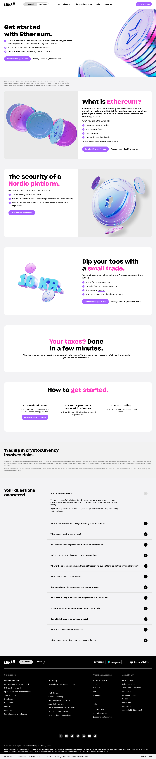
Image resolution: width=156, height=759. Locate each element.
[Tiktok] (95, 737)
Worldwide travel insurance (59, 712)
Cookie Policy (32, 746)
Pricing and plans (100, 680)
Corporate (126, 706)
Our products (63, 4)
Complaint (126, 692)
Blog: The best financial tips (59, 715)
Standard (96, 688)
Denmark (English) (139, 662)
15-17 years (8, 703)
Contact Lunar (99, 709)
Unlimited (96, 695)
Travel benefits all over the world (61, 708)
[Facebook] (61, 737)
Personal (30, 4)
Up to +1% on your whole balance (17, 692)
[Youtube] (89, 737)
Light (95, 684)
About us (108, 4)
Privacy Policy (46, 746)
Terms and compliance (131, 688)
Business (43, 4)
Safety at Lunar (128, 684)
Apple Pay (8, 707)
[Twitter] (78, 737)
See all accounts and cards (15, 714)
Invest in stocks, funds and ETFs (61, 684)
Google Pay (8, 710)
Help (98, 4)
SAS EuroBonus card (12, 688)
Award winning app (56, 704)
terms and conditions (82, 751)
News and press (129, 695)
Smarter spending (55, 697)
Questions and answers (102, 717)
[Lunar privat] (9, 4)
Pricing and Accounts (83, 4)
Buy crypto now (143, 4)
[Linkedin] (84, 737)
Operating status (100, 713)
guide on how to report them (76, 358)
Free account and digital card (16, 684)
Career (125, 699)
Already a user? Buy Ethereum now (47, 59)
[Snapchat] (72, 737)
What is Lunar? (128, 680)
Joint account (10, 695)
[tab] (99, 493)
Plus (94, 692)
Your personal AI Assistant (59, 700)
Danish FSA (126, 703)
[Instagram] (67, 737)
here (60, 511)
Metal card (8, 699)
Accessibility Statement (132, 710)
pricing (101, 290)
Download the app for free (17, 59)
